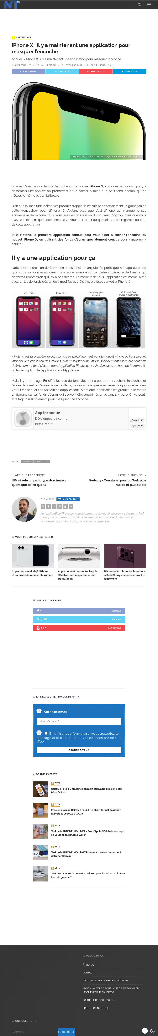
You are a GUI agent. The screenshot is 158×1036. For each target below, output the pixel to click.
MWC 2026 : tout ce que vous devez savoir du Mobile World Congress (111, 990)
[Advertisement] (79, 19)
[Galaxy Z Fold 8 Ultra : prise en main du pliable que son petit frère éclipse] (40, 789)
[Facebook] (48, 506)
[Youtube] (65, 506)
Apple (94, 65)
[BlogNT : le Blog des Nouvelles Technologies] (12, 4)
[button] (149, 1031)
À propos (88, 964)
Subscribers (114, 627)
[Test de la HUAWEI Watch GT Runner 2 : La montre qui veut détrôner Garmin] (40, 852)
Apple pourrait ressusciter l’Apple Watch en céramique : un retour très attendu (77, 575)
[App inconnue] (22, 418)
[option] (33, 560)
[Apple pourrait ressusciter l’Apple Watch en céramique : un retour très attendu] (79, 556)
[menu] (149, 4)
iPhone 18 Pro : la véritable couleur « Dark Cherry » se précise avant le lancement (124, 575)
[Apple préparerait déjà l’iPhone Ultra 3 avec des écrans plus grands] (33, 556)
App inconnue (47, 412)
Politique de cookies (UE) (98, 1000)
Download (137, 420)
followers (116, 610)
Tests (56, 783)
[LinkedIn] (71, 506)
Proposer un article (96, 1008)
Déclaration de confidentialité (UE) (105, 980)
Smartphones (22, 37)
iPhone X (105, 65)
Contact (88, 972)
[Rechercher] (139, 4)
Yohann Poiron (46, 65)
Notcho (25, 235)
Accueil (17, 59)
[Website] (43, 506)
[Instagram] (59, 506)
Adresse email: (56, 712)
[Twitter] (54, 506)
